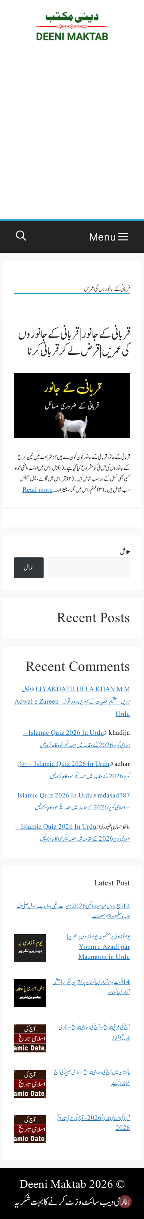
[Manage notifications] (125, 1201)
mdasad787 (114, 795)
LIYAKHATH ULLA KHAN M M (83, 689)
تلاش (125, 552)
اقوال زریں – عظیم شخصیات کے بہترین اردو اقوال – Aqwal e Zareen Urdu (72, 701)
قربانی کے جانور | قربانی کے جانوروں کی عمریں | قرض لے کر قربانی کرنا (74, 342)
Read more (37, 490)
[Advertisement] (72, 135)
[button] (21, 237)
